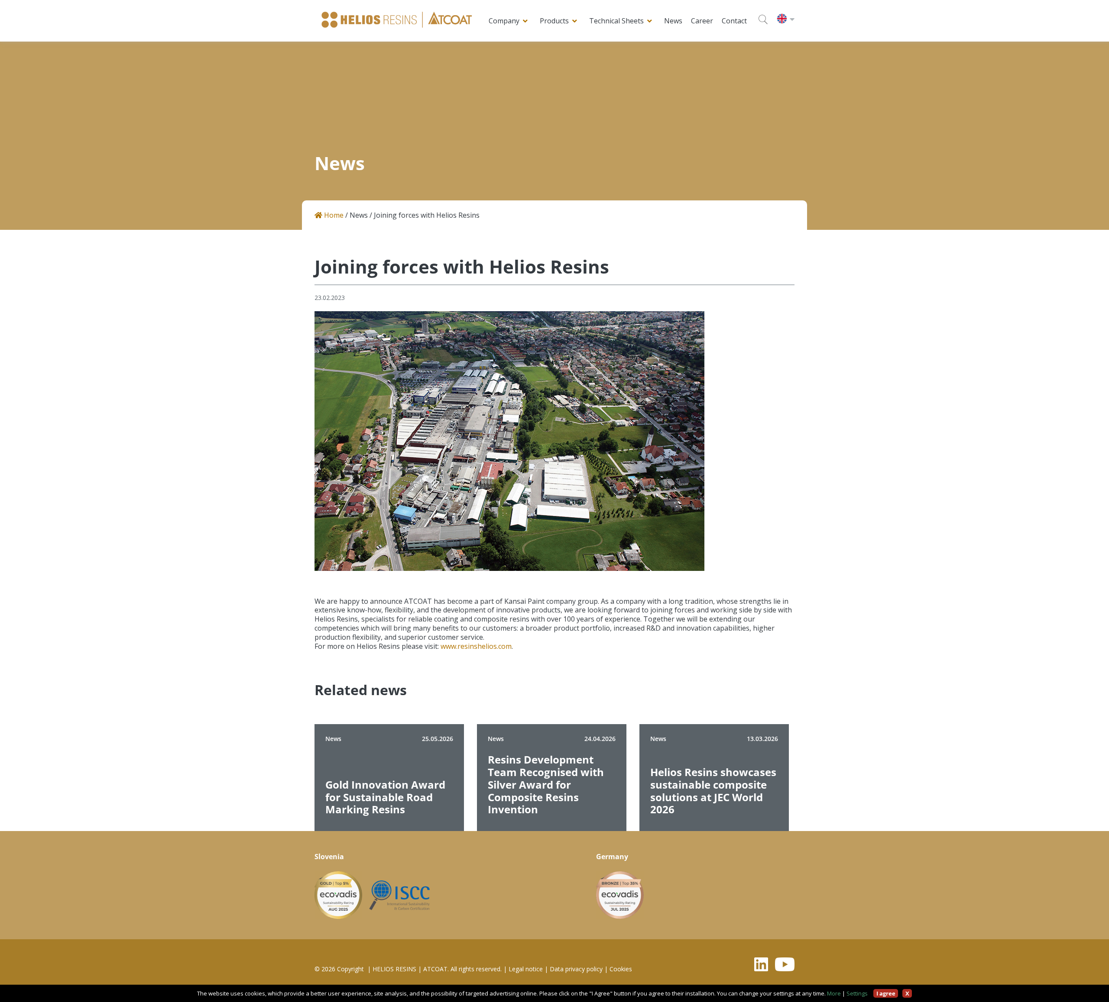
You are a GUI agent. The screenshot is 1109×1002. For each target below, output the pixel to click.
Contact (734, 21)
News (673, 21)
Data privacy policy (576, 969)
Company (504, 21)
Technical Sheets (616, 21)
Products (554, 21)
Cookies (621, 969)
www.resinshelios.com (476, 646)
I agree (885, 993)
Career (702, 21)
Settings (857, 993)
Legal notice (526, 969)
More (834, 993)
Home (333, 215)
